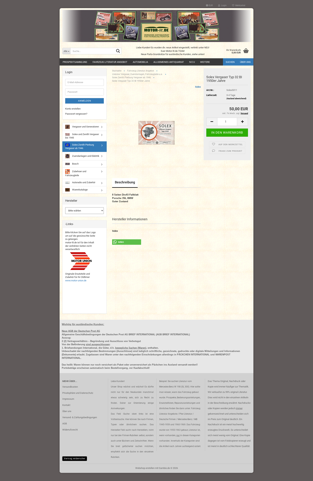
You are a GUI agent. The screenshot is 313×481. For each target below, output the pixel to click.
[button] (209, 5)
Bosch (75, 163)
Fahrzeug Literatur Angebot (110, 62)
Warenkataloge (80, 189)
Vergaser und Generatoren (85, 126)
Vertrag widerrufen (74, 458)
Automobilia (140, 62)
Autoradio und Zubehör (83, 182)
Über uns (245, 62)
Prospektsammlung (75, 62)
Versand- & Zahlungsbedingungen (79, 417)
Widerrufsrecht (70, 429)
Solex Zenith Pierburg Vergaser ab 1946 (79, 146)
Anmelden (84, 101)
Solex (198, 86)
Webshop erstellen (145, 468)
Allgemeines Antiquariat (168, 62)
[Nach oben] (303, 475)
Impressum (68, 399)
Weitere (205, 62)
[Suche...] (118, 51)
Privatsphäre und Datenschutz (77, 393)
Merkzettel (239, 5)
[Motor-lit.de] (156, 26)
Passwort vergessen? (76, 113)
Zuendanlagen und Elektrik (85, 156)
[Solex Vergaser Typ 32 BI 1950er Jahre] (156, 126)
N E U (192, 62)
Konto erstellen (73, 108)
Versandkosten (70, 386)
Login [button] (223, 5)
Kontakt (66, 405)
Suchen (230, 62)
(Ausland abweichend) (236, 98)
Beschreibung (125, 182)
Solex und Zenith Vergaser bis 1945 (82, 136)
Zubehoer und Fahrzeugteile (75, 173)
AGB (64, 423)
